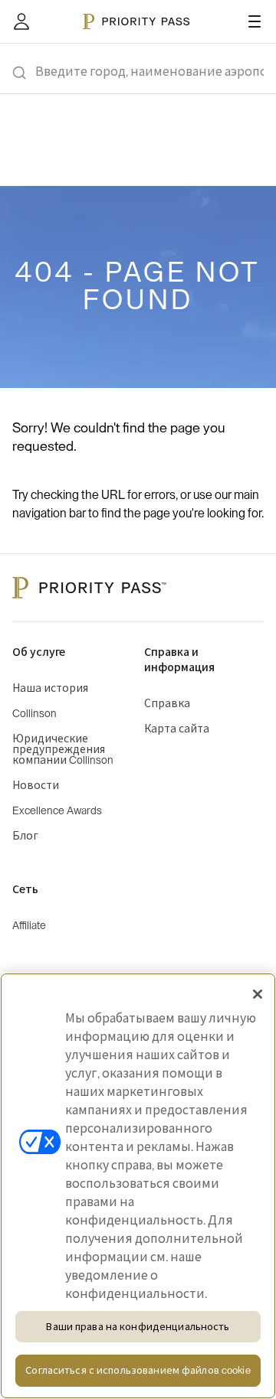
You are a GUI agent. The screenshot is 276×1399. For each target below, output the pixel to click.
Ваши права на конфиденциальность (137, 1327)
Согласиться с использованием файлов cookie (137, 1370)
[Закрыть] (257, 994)
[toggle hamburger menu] (254, 21)
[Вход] (21, 21)
